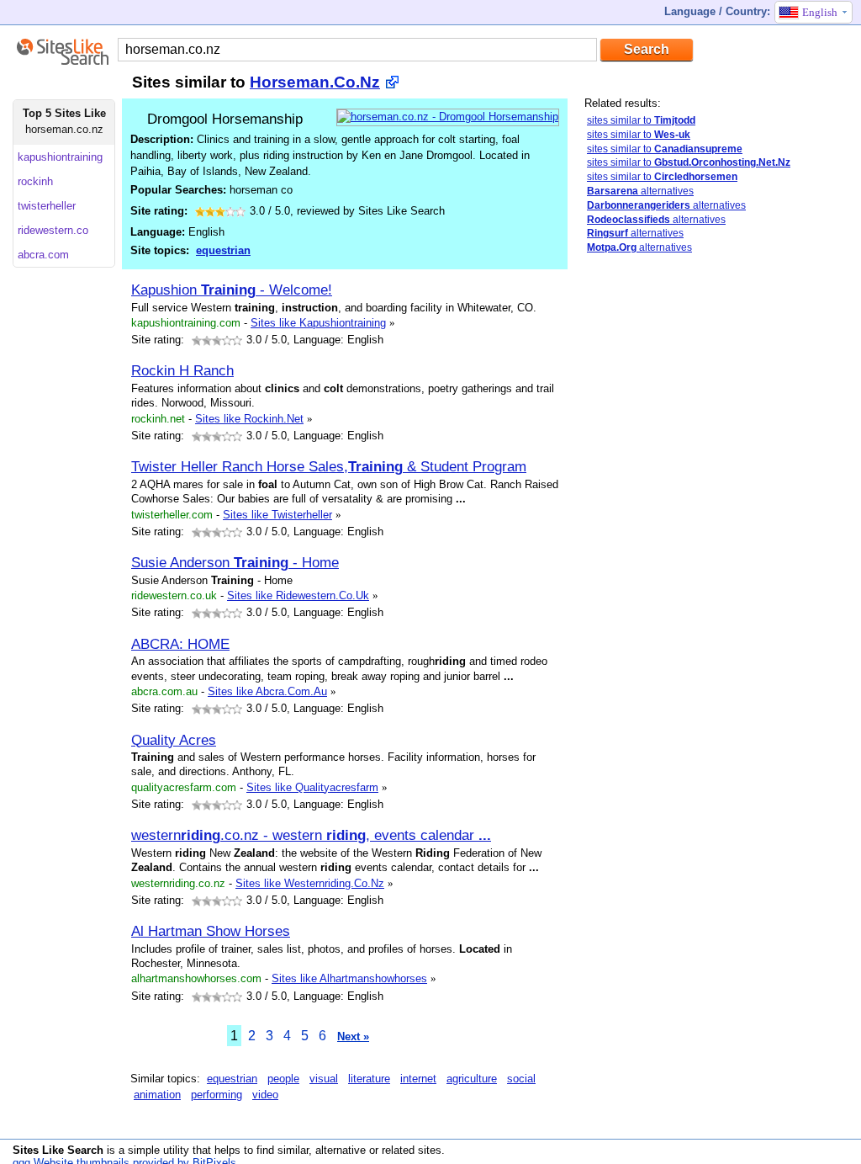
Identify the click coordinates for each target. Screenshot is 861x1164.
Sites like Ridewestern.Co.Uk (298, 595)
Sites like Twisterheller (277, 514)
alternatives (640, 191)
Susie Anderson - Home (235, 562)
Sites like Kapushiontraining (318, 322)
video (265, 1094)
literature (369, 1078)
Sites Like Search (58, 1150)
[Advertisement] (710, 532)
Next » (353, 1036)
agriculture (471, 1078)
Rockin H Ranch (182, 370)
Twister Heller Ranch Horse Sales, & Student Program (328, 466)
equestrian (223, 250)
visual (323, 1078)
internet (418, 1078)
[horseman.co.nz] (447, 116)
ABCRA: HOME (180, 643)
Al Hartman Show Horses (210, 930)
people (283, 1078)
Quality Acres (173, 739)
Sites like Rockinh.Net (249, 418)
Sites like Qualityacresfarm (312, 787)
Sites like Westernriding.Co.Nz (309, 883)
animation (157, 1094)
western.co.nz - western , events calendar (311, 834)
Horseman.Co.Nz (315, 82)
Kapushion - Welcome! (231, 289)
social (521, 1078)
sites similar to (641, 120)
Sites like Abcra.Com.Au (267, 691)
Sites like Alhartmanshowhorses (349, 978)
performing (216, 1094)
